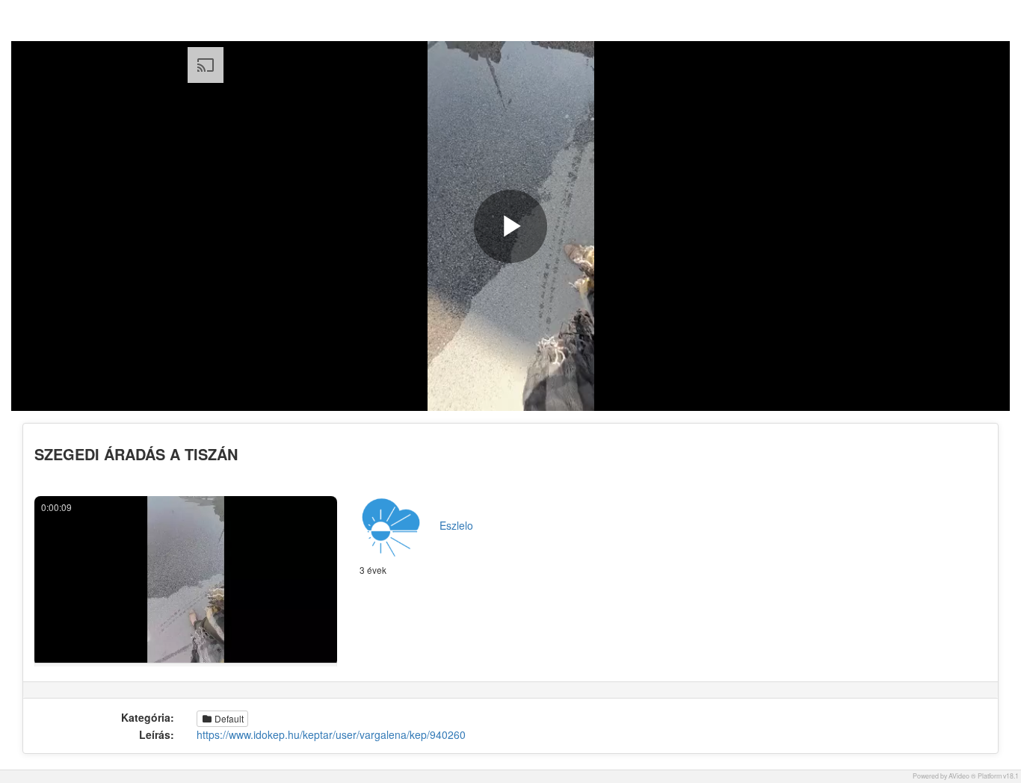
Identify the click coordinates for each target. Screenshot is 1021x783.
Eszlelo (456, 525)
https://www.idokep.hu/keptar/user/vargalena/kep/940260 (331, 734)
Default (228, 718)
